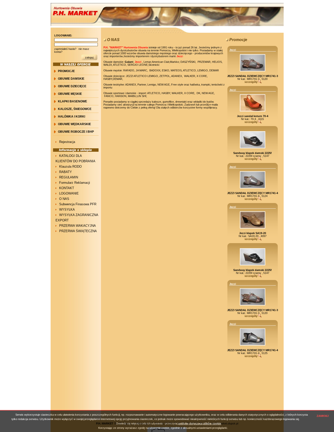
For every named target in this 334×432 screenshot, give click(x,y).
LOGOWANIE (69, 193)
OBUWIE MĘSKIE (70, 94)
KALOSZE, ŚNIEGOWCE (74, 109)
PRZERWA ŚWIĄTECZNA (78, 231)
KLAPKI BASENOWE (72, 101)
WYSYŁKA (67, 209)
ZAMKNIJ (323, 415)
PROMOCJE (66, 71)
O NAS (64, 199)
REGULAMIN (68, 177)
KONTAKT (66, 188)
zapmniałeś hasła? (65, 48)
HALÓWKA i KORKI (71, 116)
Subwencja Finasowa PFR (77, 204)
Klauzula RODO (70, 166)
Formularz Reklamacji (74, 182)
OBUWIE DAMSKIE (71, 78)
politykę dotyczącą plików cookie (199, 423)
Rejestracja (67, 142)
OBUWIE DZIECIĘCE (72, 86)
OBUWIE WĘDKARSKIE (74, 124)
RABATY (65, 172)
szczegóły (251, 81)
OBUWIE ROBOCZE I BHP (76, 131)
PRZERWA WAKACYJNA (77, 225)
